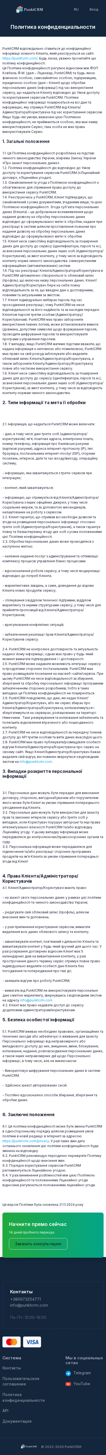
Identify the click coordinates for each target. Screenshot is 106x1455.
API (5, 1411)
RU (76, 9)
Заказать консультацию (38, 1244)
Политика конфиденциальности (23, 1397)
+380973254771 (25, 1299)
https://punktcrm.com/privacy (25, 1141)
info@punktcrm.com (36, 762)
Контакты (11, 1368)
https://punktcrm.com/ (20, 58)
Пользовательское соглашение (20, 1381)
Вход (94, 9)
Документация (17, 1421)
